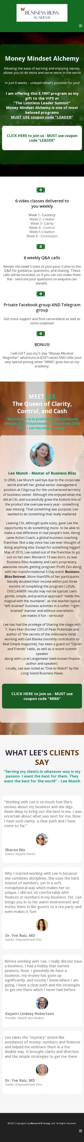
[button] (80, 26)
